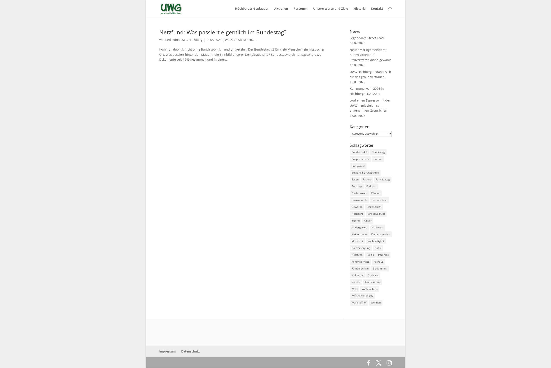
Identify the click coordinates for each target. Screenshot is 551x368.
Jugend (355, 220)
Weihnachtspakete (362, 296)
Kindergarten (359, 227)
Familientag (383, 179)
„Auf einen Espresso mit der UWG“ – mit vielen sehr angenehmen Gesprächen (370, 105)
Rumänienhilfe (360, 268)
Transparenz (372, 282)
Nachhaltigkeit (376, 241)
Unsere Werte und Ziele (330, 9)
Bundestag (378, 152)
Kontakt (377, 9)
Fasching (356, 186)
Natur (378, 248)
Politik (370, 255)
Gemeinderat (379, 200)
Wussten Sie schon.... (240, 40)
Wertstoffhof (359, 302)
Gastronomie (359, 200)
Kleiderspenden (380, 234)
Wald (354, 289)
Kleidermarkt (359, 234)
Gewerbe (356, 207)
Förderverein (359, 193)
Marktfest (357, 241)
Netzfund (356, 255)
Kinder (368, 220)
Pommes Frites (360, 261)
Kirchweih (377, 227)
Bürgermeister (360, 159)
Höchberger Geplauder (252, 9)
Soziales (373, 275)
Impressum (167, 351)
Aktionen (281, 9)
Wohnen (376, 302)
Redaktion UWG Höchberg (184, 40)
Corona (377, 159)
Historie (359, 9)
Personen (301, 9)
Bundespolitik (359, 152)
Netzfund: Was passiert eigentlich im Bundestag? (222, 32)
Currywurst (358, 166)
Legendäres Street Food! (367, 38)
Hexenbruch (374, 207)
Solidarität (357, 275)
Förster (375, 193)
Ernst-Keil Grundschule (365, 172)
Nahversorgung (360, 248)
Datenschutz (190, 351)
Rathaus (378, 261)
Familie (367, 179)
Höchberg (357, 214)
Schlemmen (380, 268)
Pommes (383, 255)
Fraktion (371, 186)
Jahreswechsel (376, 214)
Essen (355, 179)
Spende (356, 282)
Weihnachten (370, 289)
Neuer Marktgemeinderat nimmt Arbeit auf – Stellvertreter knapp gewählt (370, 55)
